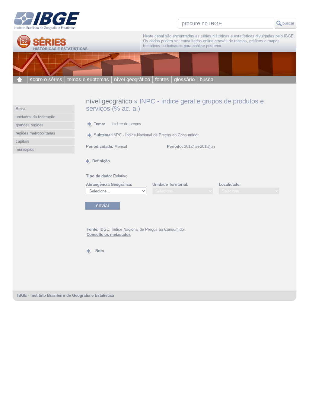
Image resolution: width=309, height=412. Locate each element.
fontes (162, 79)
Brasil (21, 108)
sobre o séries (46, 79)
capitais (22, 141)
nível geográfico (132, 79)
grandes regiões (29, 125)
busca (206, 79)
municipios (25, 149)
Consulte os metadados (109, 234)
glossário (184, 79)
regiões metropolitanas (35, 133)
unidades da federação (35, 117)
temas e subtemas (88, 79)
